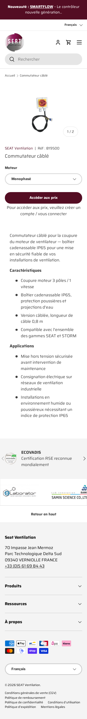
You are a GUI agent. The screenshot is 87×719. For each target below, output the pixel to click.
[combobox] (43, 59)
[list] (43, 112)
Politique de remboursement (25, 697)
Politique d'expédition (20, 707)
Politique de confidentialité (24, 702)
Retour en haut (43, 514)
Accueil (10, 75)
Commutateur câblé (34, 75)
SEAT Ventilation (19, 148)
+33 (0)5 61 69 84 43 (24, 566)
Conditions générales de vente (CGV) (30, 693)
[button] (68, 42)
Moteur (11, 167)
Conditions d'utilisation (64, 702)
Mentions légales (53, 707)
